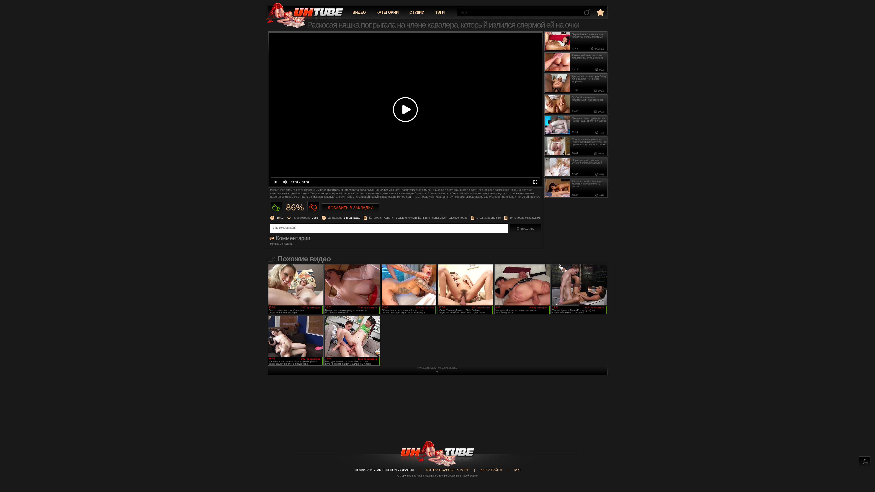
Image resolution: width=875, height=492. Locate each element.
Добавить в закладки (350, 208)
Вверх (864, 462)
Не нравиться (313, 208)
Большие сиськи (406, 217)
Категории (387, 12)
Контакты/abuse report (447, 470)
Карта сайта (491, 470)
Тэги (440, 12)
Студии (417, 12)
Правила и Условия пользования (384, 470)
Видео (359, 12)
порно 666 (494, 217)
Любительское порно (454, 217)
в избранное (600, 12)
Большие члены (428, 217)
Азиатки (389, 217)
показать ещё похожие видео (437, 367)
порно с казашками (529, 217)
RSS (517, 470)
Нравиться (276, 208)
